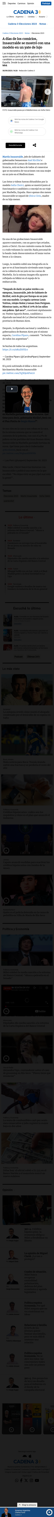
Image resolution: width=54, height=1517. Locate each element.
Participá (46, 3)
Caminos (21, 3)
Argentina (19, 17)
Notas (43, 24)
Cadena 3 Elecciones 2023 (23, 24)
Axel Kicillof (34, 160)
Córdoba (31, 17)
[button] (48, 92)
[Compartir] (34, 145)
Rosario (42, 17)
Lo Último (10, 17)
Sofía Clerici (17, 185)
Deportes (12, 3)
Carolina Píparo (19, 335)
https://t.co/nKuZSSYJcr (15, 349)
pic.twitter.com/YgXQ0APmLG (19, 373)
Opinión (30, 3)
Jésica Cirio (35, 195)
